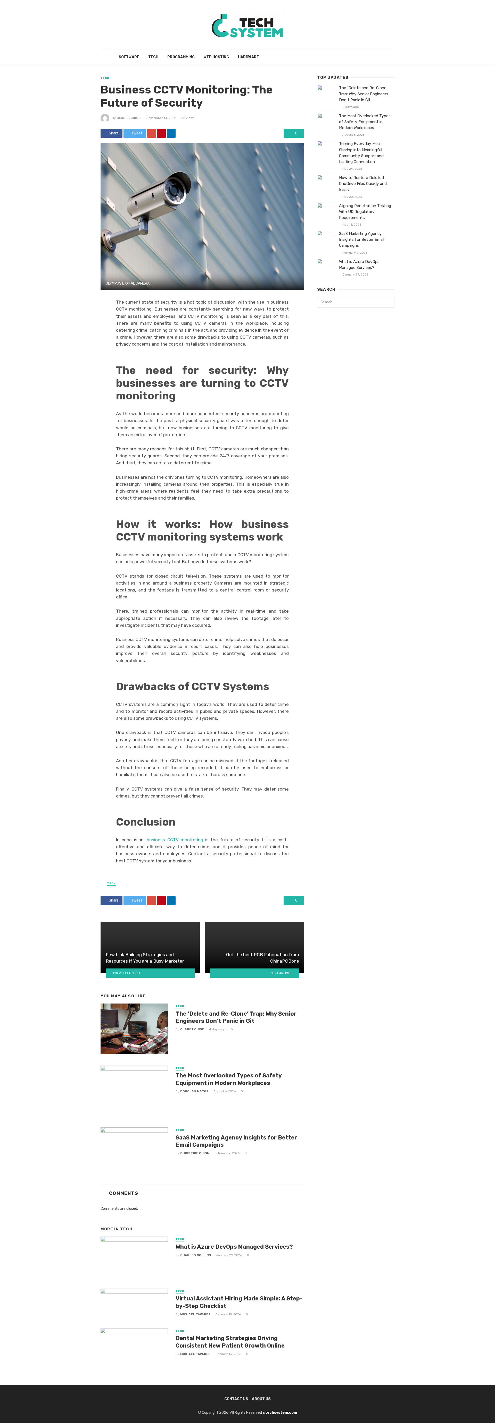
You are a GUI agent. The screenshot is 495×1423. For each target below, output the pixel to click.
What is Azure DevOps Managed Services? (234, 1247)
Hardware (248, 57)
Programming (181, 57)
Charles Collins (195, 1255)
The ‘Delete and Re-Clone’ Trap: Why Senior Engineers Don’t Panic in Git (236, 1017)
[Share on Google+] (151, 133)
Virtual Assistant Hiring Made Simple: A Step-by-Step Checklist (239, 1302)
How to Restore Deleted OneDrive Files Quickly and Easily (363, 183)
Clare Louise (129, 118)
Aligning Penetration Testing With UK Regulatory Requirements (365, 211)
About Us (261, 1399)
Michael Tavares (195, 1314)
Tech (153, 57)
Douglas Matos (194, 1091)
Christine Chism (195, 1153)
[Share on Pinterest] (161, 133)
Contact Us (236, 1399)
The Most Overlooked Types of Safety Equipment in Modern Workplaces (229, 1079)
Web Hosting (216, 57)
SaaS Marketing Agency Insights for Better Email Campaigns (236, 1141)
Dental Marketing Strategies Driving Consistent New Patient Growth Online (230, 1342)
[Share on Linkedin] (171, 133)
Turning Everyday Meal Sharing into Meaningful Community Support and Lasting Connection (361, 152)
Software (129, 57)
